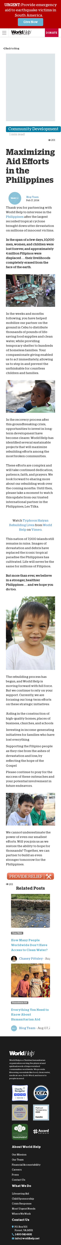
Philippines (15, 216)
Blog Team (27, 1028)
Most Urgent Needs (23, 1208)
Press (15, 1175)
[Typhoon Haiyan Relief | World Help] (30, 876)
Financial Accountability (26, 1164)
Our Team (18, 1159)
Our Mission (19, 1154)
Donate (51, 33)
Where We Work (21, 1214)
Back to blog (12, 48)
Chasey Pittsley (31, 958)
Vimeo (36, 529)
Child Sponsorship (23, 1198)
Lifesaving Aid (20, 1193)
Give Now (30, 21)
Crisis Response (22, 1203)
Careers (17, 1169)
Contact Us (18, 1180)
